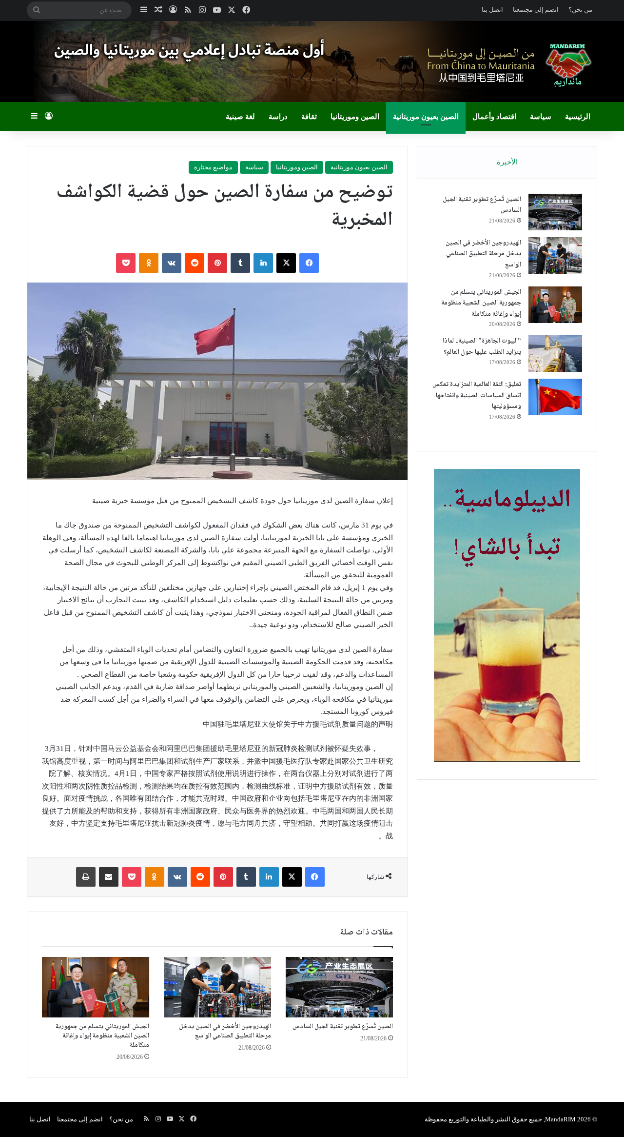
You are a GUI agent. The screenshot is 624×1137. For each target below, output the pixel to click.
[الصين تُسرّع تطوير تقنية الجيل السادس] (339, 987)
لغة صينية (240, 117)
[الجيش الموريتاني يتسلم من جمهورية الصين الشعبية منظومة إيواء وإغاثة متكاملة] (95, 987)
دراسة (278, 117)
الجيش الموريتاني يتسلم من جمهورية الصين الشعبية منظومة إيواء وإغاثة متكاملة (102, 1036)
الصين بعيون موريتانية (426, 117)
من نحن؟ (580, 9)
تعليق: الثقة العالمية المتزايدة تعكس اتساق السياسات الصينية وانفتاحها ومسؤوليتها (476, 395)
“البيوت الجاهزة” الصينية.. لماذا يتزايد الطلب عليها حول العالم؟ (482, 346)
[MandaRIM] (507, 65)
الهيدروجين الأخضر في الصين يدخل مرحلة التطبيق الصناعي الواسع (225, 1031)
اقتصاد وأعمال (494, 117)
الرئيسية (577, 117)
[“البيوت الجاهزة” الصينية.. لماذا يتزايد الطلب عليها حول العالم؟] (555, 353)
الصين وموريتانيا (355, 117)
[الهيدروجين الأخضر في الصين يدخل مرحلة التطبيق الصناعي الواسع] (217, 987)
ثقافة (309, 117)
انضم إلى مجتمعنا (536, 9)
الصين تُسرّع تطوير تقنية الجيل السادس (342, 1027)
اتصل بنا (492, 9)
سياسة (540, 117)
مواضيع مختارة (213, 167)
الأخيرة (507, 162)
